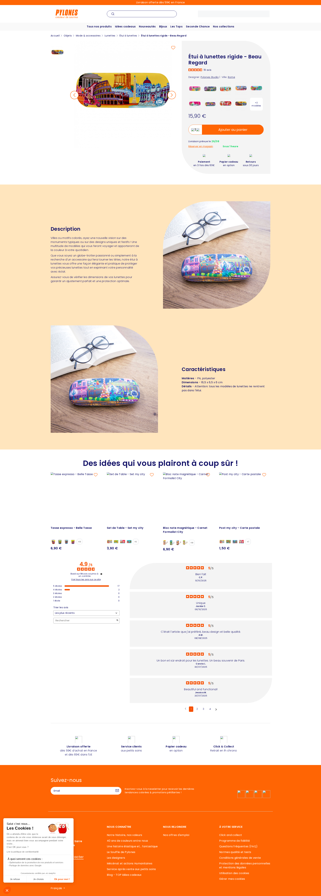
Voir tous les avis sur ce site (86, 579)
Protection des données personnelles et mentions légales (244, 865)
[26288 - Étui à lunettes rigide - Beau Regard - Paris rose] (194, 104)
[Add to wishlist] (173, 47)
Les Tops (176, 26)
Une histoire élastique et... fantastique (132, 846)
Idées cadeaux (125, 26)
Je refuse (15, 879)
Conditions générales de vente (240, 858)
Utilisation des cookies (234, 873)
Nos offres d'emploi (176, 835)
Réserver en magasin (200, 146)
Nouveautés (147, 26)
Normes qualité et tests (235, 852)
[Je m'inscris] (117, 791)
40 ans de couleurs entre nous (127, 841)
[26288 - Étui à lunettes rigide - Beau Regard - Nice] (256, 89)
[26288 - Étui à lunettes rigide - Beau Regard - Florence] (225, 104)
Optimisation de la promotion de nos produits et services (36, 862)
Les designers (116, 858)
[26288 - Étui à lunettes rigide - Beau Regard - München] (241, 89)
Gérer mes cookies (232, 879)
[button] (7, 890)
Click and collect (230, 835)
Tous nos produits (99, 26)
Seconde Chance (198, 26)
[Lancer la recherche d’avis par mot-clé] (117, 620)
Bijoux (163, 26)
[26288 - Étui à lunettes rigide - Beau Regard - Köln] (225, 89)
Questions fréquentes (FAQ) (238, 846)
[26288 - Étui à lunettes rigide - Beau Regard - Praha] (210, 104)
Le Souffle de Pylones (121, 852)
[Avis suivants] (216, 709)
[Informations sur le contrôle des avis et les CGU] (101, 574)
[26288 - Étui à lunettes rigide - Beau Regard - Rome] (241, 104)
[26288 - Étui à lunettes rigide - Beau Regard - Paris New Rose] (194, 89)
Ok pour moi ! (62, 879)
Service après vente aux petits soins (131, 869)
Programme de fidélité (234, 841)
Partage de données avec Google (25, 865)
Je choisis (38, 879)
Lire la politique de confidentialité (23, 852)
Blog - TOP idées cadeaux (124, 875)
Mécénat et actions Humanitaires (129, 863)
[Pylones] (67, 14)
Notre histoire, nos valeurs (124, 835)
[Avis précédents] (185, 709)
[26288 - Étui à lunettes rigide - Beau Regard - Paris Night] (210, 89)
